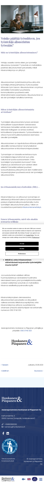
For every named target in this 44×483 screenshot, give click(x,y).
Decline (22, 248)
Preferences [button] (35, 237)
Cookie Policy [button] (30, 235)
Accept (22, 243)
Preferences (22, 254)
